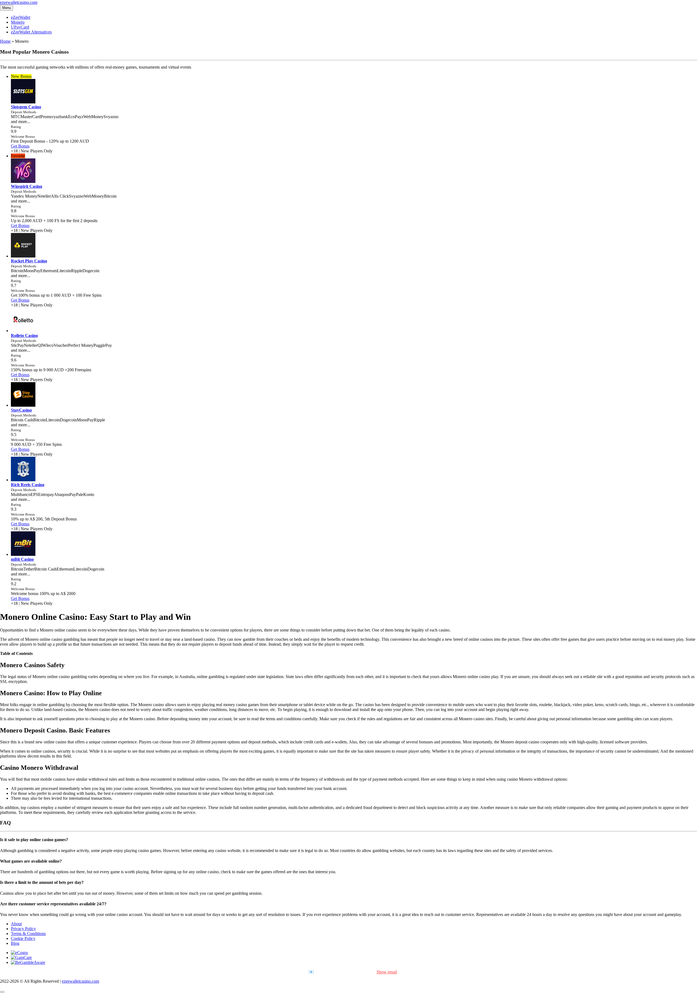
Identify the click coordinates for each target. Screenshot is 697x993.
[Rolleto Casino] (23, 330)
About (16, 923)
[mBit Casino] (23, 554)
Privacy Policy (23, 928)
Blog (15, 943)
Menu (6, 8)
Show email (387, 972)
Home (5, 41)
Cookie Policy (23, 938)
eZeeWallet (20, 17)
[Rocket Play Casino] (23, 256)
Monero (18, 22)
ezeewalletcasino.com (18, 2)
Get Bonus (20, 146)
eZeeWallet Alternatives (31, 32)
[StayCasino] (23, 405)
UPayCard (20, 27)
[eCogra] (19, 952)
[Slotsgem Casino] (23, 102)
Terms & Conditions (28, 933)
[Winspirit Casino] (23, 181)
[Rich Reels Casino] (23, 479)
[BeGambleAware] (28, 962)
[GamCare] (21, 957)
